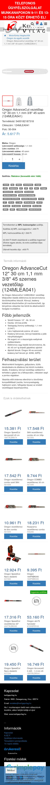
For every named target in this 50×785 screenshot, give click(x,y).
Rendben (11, 770)
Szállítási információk (13, 738)
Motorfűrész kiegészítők (19, 35)
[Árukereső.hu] (12, 750)
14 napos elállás (11, 743)
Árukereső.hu (12, 753)
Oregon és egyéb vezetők (18, 38)
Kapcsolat (8, 732)
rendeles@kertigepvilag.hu (20, 703)
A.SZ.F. (7, 735)
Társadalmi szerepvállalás (15, 740)
